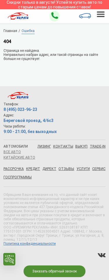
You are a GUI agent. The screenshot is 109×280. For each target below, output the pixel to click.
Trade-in (98, 146)
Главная (10, 31)
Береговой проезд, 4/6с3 (28, 120)
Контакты (63, 146)
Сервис (99, 169)
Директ (49, 169)
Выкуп (81, 146)
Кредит (33, 169)
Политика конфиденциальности (29, 244)
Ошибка (28, 31)
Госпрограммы (17, 177)
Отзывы (66, 169)
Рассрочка (13, 169)
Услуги (83, 169)
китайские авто (19, 157)
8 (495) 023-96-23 (20, 109)
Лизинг (44, 146)
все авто (12, 152)
